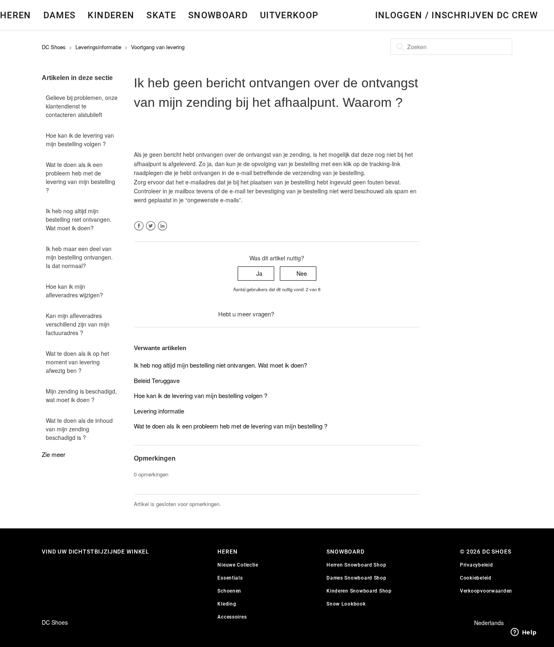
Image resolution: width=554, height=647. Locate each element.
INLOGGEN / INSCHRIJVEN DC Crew (456, 15)
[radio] (256, 273)
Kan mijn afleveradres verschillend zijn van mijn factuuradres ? (78, 324)
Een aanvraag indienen (305, 314)
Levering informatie (159, 411)
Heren (15, 15)
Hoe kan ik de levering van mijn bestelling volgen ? (80, 139)
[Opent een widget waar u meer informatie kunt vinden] (523, 633)
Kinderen (111, 15)
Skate (161, 15)
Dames (59, 15)
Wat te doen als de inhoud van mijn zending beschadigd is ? (79, 428)
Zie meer (53, 454)
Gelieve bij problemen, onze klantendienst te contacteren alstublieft (82, 106)
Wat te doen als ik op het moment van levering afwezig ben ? (77, 361)
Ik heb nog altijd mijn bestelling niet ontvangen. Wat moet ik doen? (79, 219)
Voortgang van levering (158, 47)
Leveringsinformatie (98, 47)
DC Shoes (54, 47)
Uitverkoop (289, 15)
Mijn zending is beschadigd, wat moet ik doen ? (81, 395)
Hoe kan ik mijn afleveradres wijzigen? (74, 290)
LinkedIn (162, 226)
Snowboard (218, 15)
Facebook (139, 226)
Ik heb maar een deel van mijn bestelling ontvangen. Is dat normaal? (79, 257)
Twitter (151, 226)
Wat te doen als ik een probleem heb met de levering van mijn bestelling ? (80, 177)
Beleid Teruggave (157, 380)
